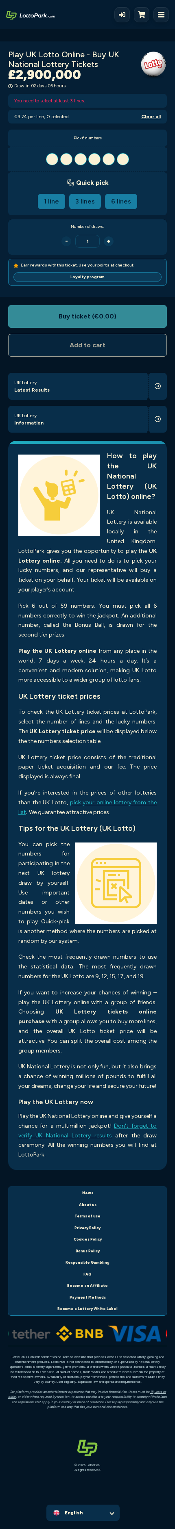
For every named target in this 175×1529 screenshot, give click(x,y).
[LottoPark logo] (30, 15)
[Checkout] (143, 14)
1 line (51, 201)
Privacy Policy (87, 1228)
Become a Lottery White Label (87, 1308)
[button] (87, 159)
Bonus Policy (88, 1251)
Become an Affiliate (87, 1285)
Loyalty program (87, 276)
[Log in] (122, 14)
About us (87, 1204)
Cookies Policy (88, 1239)
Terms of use (87, 1216)
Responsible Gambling (87, 1262)
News (87, 1193)
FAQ (87, 1274)
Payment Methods (88, 1297)
